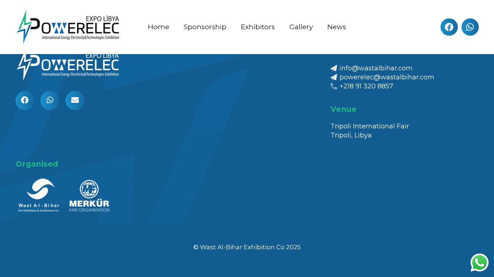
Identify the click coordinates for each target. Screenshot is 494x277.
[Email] (75, 100)
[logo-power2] (70, 27)
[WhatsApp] (470, 27)
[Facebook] (449, 27)
